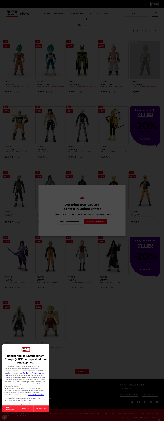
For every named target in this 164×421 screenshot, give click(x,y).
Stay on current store (69, 222)
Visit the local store (95, 221)
